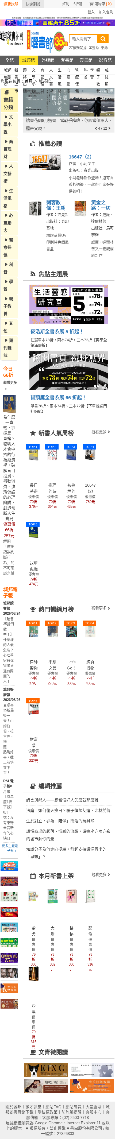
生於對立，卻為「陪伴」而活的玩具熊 (60, 821)
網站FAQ (53, 1107)
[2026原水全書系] (9, 942)
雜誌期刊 (107, 70)
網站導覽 (74, 1107)
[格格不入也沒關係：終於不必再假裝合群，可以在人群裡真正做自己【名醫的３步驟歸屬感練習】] (71, 896)
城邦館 (28, 60)
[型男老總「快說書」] (9, 866)
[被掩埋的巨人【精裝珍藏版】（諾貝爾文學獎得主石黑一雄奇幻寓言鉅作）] (71, 453)
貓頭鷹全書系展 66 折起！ (58, 397)
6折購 (78, 4)
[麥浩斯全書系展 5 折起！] (68, 297)
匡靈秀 (94, 47)
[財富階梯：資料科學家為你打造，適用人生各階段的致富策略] (33, 707)
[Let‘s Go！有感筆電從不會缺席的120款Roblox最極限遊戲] (71, 629)
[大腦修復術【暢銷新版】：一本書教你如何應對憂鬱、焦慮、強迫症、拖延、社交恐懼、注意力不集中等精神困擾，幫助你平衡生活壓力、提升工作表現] (52, 896)
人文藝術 (51, 70)
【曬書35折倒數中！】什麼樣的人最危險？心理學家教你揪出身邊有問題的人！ (8, 650)
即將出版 (25, 70)
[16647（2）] (44, 162)
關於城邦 (13, 1107)
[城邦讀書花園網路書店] (11, 41)
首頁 (29, 81)
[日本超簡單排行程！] (9, 927)
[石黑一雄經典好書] (9, 988)
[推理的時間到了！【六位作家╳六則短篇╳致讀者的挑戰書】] (52, 453)
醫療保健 (77, 70)
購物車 (103, 4)
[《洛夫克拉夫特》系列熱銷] (9, 1004)
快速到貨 (33, 4)
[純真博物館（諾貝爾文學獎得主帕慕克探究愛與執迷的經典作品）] (90, 629)
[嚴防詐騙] (57, 17)
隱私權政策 (47, 1112)
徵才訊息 (33, 1107)
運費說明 (10, 4)
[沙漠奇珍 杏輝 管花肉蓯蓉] (33, 973)
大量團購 (94, 1107)
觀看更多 (10, 383)
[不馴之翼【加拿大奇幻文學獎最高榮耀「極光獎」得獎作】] (52, 629)
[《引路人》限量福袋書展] (9, 881)
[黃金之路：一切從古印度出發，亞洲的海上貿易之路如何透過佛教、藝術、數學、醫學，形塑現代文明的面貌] (81, 208)
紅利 (65, 4)
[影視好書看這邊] (9, 912)
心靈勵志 (68, 70)
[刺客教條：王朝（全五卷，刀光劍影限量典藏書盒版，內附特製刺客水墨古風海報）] (36, 208)
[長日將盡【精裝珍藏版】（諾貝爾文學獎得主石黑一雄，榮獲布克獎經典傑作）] (33, 453)
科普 (86, 70)
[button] (96, 128)
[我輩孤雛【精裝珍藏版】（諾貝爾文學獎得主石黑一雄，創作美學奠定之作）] (33, 531)
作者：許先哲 (57, 214)
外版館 (47, 60)
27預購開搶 (78, 47)
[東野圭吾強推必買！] (9, 896)
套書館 (67, 60)
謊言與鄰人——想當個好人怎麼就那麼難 (62, 800)
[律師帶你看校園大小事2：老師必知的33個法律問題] (33, 629)
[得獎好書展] (9, 958)
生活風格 (60, 70)
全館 (9, 60)
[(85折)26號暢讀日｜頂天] (57, 22)
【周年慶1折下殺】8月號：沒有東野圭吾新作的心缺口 (8, 817)
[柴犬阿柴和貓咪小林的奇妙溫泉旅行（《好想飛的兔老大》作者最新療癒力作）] (33, 896)
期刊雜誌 (8, 348)
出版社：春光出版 (84, 170)
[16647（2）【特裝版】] (90, 453)
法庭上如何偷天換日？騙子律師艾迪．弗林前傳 (68, 810)
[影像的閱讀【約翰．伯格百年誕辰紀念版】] (90, 896)
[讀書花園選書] (46, 1070)
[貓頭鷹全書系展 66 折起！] (68, 370)
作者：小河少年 (82, 163)
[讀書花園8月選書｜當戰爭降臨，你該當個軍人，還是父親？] (68, 102)
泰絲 (104, 47)
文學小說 (34, 70)
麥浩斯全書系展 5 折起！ (57, 331)
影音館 (105, 60)
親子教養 (98, 70)
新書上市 (16, 70)
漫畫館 (86, 60)
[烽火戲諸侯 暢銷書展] (9, 973)
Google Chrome (49, 1123)
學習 (92, 70)
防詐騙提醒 (72, 1112)
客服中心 (94, 1112)
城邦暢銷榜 (7, 70)
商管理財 (42, 70)
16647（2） (81, 157)
